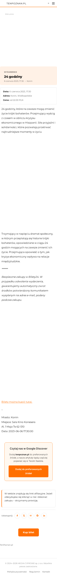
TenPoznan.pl (6, 545)
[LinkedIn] (44, 515)
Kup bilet (28, 532)
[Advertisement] (28, 183)
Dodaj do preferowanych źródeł (28, 471)
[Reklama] (28, 38)
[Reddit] (37, 515)
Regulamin (34, 572)
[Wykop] (30, 515)
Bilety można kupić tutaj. (16, 401)
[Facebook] (17, 515)
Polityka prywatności (17, 572)
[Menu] (53, 3)
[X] (24, 515)
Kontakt (46, 572)
